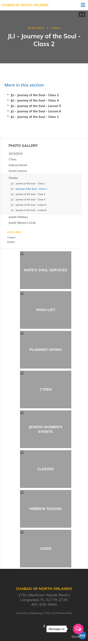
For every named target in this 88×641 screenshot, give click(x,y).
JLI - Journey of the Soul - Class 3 (35, 95)
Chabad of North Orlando (25, 5)
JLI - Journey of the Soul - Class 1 (35, 117)
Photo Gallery (36, 28)
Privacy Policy (65, 613)
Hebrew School (45, 508)
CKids (45, 548)
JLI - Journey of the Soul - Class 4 (35, 100)
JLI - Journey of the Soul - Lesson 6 (36, 111)
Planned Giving (46, 349)
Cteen (46, 389)
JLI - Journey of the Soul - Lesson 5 (36, 106)
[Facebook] (44, 626)
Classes (56, 28)
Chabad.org (35, 613)
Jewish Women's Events (45, 429)
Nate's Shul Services (45, 270)
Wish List (45, 309)
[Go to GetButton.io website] (78, 636)
